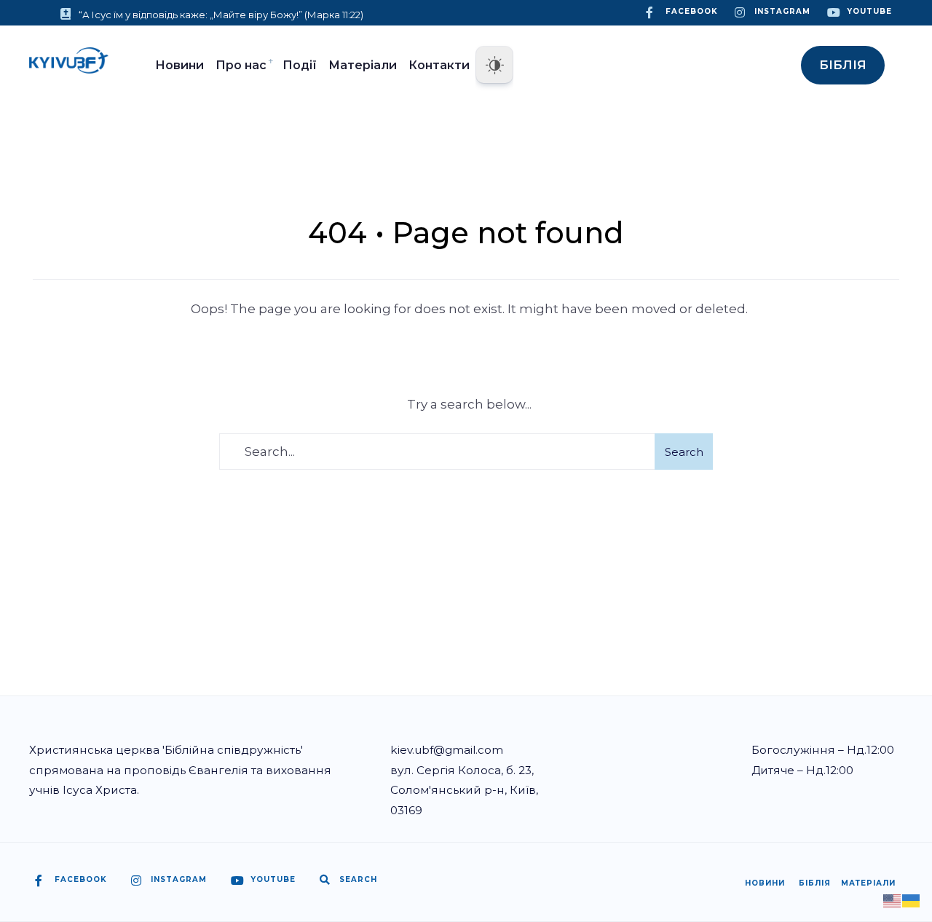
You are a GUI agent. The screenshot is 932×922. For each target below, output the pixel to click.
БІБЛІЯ (842, 65)
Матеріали (362, 65)
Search (684, 452)
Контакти (439, 65)
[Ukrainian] (911, 899)
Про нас (241, 65)
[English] (892, 899)
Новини (179, 65)
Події (300, 65)
